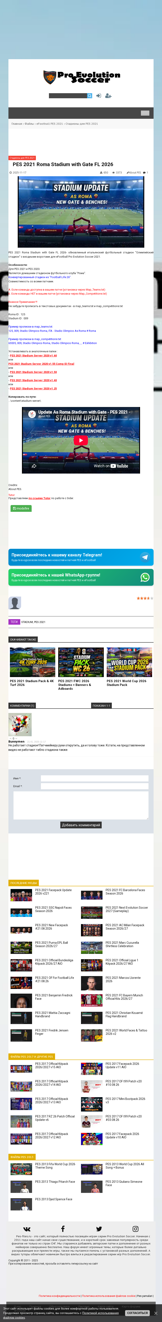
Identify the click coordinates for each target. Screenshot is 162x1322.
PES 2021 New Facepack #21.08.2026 (51, 926)
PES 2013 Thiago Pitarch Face (55, 1181)
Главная (17, 124)
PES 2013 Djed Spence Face (53, 1199)
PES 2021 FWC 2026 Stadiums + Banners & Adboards (74, 685)
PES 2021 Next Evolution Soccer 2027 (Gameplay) (127, 909)
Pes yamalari (144, 1295)
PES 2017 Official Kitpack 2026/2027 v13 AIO (51, 1100)
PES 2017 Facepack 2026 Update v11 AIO (122, 1065)
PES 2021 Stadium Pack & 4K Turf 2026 (32, 683)
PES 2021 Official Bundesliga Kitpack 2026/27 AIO (54, 962)
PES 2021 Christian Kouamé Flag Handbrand (124, 1014)
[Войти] (98, 96)
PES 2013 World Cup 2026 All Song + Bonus (125, 1165)
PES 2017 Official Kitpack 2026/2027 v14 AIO (51, 1083)
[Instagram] (135, 1230)
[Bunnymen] (20, 735)
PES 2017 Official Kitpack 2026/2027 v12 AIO (51, 1135)
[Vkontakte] (26, 1230)
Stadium (27, 622)
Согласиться (137, 1313)
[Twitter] (99, 1230)
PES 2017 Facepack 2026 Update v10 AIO (122, 1135)
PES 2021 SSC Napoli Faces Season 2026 (53, 909)
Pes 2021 (39, 622)
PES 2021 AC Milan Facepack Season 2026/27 (125, 926)
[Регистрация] (108, 96)
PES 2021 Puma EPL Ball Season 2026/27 (51, 944)
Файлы (29, 124)
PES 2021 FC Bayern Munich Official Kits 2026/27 (124, 997)
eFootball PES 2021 (49, 124)
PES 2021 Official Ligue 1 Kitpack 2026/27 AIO (122, 962)
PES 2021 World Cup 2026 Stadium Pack (126, 683)
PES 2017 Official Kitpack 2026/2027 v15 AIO (51, 1065)
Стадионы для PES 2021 (82, 124)
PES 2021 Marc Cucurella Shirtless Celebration (122, 944)
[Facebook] (62, 1230)
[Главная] (81, 82)
